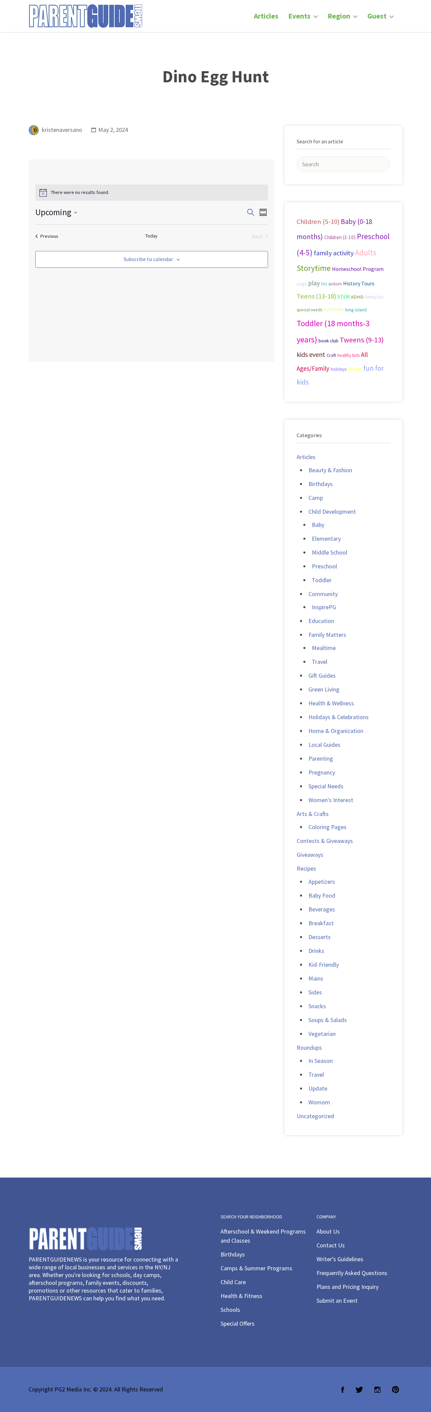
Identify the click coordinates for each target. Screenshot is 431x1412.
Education (321, 621)
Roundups (309, 1047)
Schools (230, 1310)
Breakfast (321, 923)
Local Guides (324, 745)
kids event (311, 354)
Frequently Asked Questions (352, 1273)
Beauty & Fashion (330, 470)
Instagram (377, 1390)
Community (323, 594)
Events (299, 16)
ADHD (357, 297)
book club (328, 341)
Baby (318, 525)
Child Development (332, 511)
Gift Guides (322, 675)
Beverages (321, 909)
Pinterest (395, 1390)
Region (339, 16)
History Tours (358, 283)
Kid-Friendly (323, 964)
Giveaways (310, 854)
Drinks (316, 951)
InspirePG (324, 607)
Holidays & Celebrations (338, 717)
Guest (377, 16)
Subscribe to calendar (148, 259)
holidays (338, 369)
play (314, 283)
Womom (319, 1102)
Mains (315, 978)
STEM (343, 296)
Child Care (233, 1282)
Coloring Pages (327, 827)
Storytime (314, 268)
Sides (315, 992)
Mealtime (324, 648)
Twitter (359, 1390)
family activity (334, 253)
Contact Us (331, 1245)
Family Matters (327, 635)
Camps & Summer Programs (256, 1268)
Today (151, 236)
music (355, 368)
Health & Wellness (331, 703)
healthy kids (348, 355)
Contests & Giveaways (325, 841)
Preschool (324, 566)
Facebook (342, 1390)
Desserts (319, 937)
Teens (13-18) (316, 296)
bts (324, 284)
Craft (331, 355)
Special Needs (325, 786)
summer (334, 309)
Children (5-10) (318, 221)
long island (356, 310)
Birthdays (320, 484)
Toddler (322, 580)
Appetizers (321, 881)
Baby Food (321, 895)
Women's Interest (330, 800)
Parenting (320, 758)
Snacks (317, 1006)
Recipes (306, 868)
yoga (302, 284)
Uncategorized (315, 1116)
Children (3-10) (340, 237)
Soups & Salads (327, 1020)
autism (335, 284)
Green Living (323, 689)
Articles (266, 16)
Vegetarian (322, 1034)
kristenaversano (62, 130)
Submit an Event (337, 1300)
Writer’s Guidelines (340, 1259)
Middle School (329, 552)
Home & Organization (335, 731)
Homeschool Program (358, 268)
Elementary (326, 538)
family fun (374, 297)
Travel (319, 662)
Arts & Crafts (313, 814)
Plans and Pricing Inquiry (347, 1287)
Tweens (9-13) (362, 339)
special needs (309, 310)
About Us (328, 1231)
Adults (365, 252)
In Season (320, 1061)
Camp (315, 498)
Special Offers (238, 1323)
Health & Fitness (241, 1296)
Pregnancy (321, 772)
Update (317, 1088)
